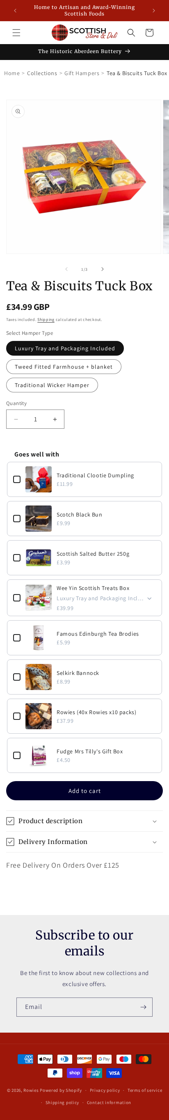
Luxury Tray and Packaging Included (65, 348)
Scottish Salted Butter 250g (93, 553)
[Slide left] (66, 269)
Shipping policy (63, 1102)
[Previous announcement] (15, 11)
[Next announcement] (154, 11)
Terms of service (145, 1090)
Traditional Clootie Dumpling (95, 475)
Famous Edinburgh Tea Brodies (98, 633)
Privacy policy (105, 1090)
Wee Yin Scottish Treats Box (93, 588)
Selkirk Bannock (78, 673)
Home (12, 73)
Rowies (31, 1090)
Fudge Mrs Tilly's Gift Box (90, 751)
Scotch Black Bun (80, 514)
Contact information (109, 1102)
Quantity (16, 403)
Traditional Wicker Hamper (52, 385)
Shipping (46, 319)
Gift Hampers (81, 73)
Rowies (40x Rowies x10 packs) (96, 712)
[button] (16, 33)
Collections (42, 73)
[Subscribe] (143, 1007)
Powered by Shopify (61, 1090)
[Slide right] (103, 269)
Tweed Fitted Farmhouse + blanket (64, 366)
